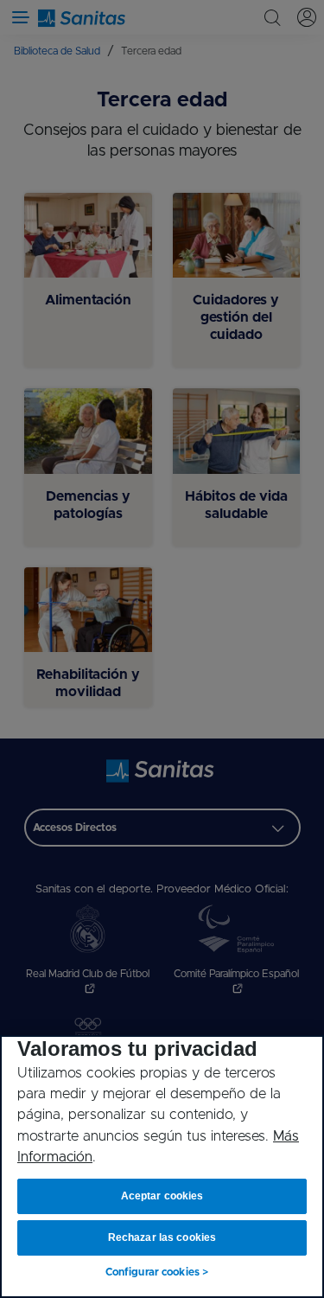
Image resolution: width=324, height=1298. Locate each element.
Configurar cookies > (156, 1272)
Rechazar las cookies (162, 1237)
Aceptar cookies (162, 1196)
